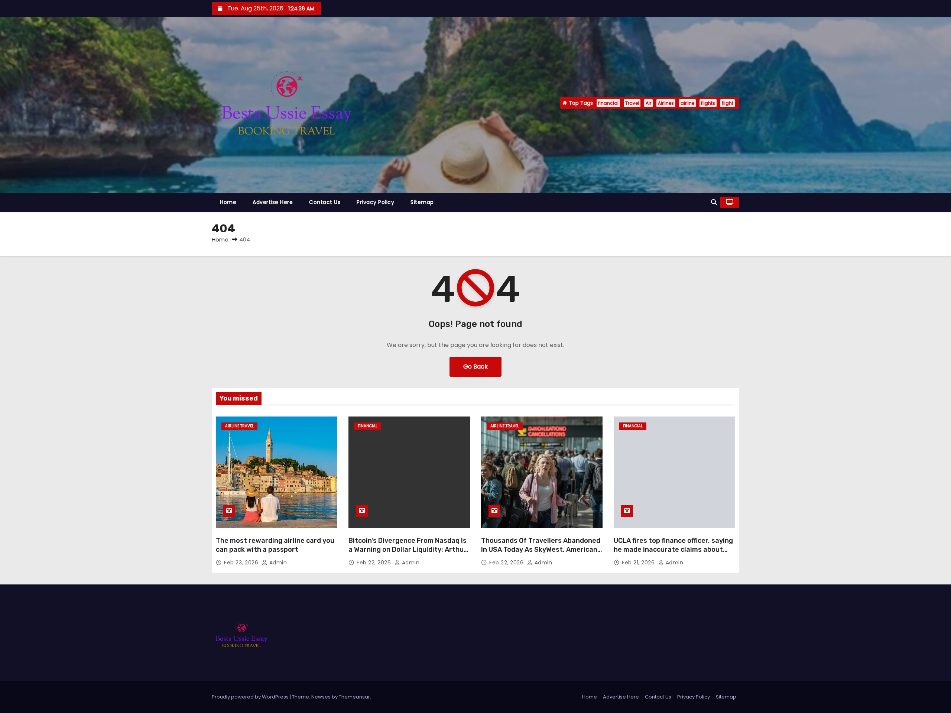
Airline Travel (239, 426)
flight (727, 103)
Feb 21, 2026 (639, 562)
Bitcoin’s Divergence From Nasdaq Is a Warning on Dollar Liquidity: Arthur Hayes (407, 550)
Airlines (666, 103)
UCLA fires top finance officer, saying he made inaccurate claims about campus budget (673, 550)
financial (608, 103)
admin (277, 562)
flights (708, 103)
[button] (714, 202)
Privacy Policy (375, 202)
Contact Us (324, 202)
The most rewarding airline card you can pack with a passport (275, 545)
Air (648, 103)
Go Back (475, 366)
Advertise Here (273, 202)
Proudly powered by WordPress (251, 696)
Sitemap (422, 202)
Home (228, 202)
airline (687, 103)
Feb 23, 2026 (242, 562)
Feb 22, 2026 (375, 562)
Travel (632, 103)
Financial (367, 426)
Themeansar (354, 696)
